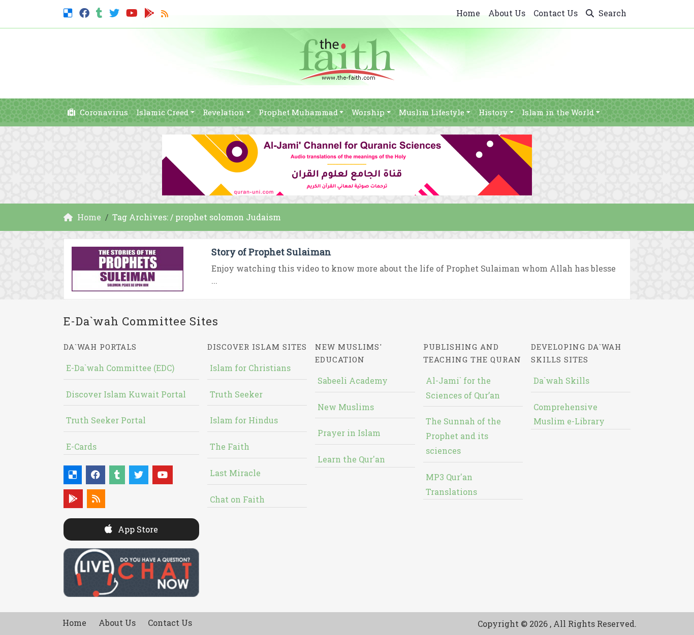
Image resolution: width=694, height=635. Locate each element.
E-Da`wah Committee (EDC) (120, 367)
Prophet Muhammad (298, 112)
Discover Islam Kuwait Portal (126, 394)
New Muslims (346, 407)
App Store (137, 529)
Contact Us (555, 13)
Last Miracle (235, 472)
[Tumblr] (100, 12)
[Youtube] (133, 12)
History (493, 112)
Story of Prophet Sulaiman (271, 252)
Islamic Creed (162, 112)
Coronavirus (103, 112)
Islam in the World (558, 112)
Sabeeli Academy (353, 380)
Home (468, 13)
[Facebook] (85, 12)
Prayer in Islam (349, 432)
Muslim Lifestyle (431, 112)
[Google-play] (150, 12)
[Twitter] (115, 12)
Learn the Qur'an (351, 459)
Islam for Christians (250, 367)
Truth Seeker (236, 394)
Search (611, 13)
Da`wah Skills (561, 380)
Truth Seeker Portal (106, 420)
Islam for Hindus (244, 420)
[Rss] (166, 12)
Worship (368, 112)
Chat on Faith (237, 499)
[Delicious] (69, 12)
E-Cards (81, 446)
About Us (506, 13)
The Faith (229, 446)
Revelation (223, 112)
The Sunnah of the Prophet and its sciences (463, 436)
